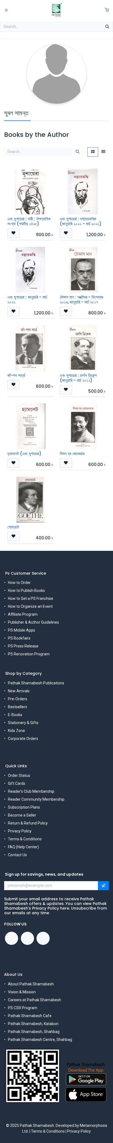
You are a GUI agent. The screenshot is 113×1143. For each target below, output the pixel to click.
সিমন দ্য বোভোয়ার (72, 453)
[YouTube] (27, 938)
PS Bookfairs (19, 638)
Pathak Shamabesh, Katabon (33, 1024)
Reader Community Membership (36, 799)
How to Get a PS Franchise (30, 598)
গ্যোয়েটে (13, 527)
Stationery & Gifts (23, 722)
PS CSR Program (22, 1008)
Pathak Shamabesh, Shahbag (34, 1031)
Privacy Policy (20, 831)
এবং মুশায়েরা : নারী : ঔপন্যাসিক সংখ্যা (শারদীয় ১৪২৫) (29, 221)
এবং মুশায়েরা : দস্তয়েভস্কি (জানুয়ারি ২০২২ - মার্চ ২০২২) (80, 221)
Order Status (19, 775)
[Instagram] (43, 938)
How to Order (19, 582)
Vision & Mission (22, 992)
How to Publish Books (26, 590)
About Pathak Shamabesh (31, 984)
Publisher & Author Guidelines (33, 622)
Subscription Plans (24, 807)
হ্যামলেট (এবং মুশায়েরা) (24, 453)
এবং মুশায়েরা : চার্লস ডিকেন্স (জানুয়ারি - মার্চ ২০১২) (78, 377)
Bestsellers (17, 707)
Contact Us (17, 855)
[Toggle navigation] (6, 10)
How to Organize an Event (30, 606)
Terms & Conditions (25, 839)
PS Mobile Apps (21, 630)
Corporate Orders (23, 738)
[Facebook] (11, 938)
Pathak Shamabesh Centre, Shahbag (40, 1039)
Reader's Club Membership (31, 791)
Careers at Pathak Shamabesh (34, 1000)
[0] (107, 10)
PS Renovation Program (29, 654)
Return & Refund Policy (28, 823)
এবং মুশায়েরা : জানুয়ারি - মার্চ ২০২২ (27, 299)
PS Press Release (23, 646)
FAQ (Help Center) (23, 847)
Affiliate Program (23, 614)
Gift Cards (16, 783)
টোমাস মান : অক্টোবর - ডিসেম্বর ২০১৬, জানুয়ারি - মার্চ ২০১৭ (81, 299)
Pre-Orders (17, 699)
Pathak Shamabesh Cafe (30, 1016)
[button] (13, 233)
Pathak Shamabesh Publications (36, 683)
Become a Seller (22, 815)
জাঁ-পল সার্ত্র (16, 375)
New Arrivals (19, 691)
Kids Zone (16, 730)
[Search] (107, 26)
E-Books (15, 715)
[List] (103, 152)
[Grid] (92, 152)
